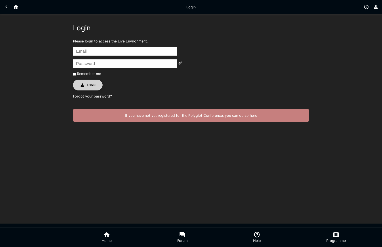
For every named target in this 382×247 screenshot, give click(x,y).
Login (91, 85)
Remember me (88, 73)
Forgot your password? (92, 96)
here (253, 115)
